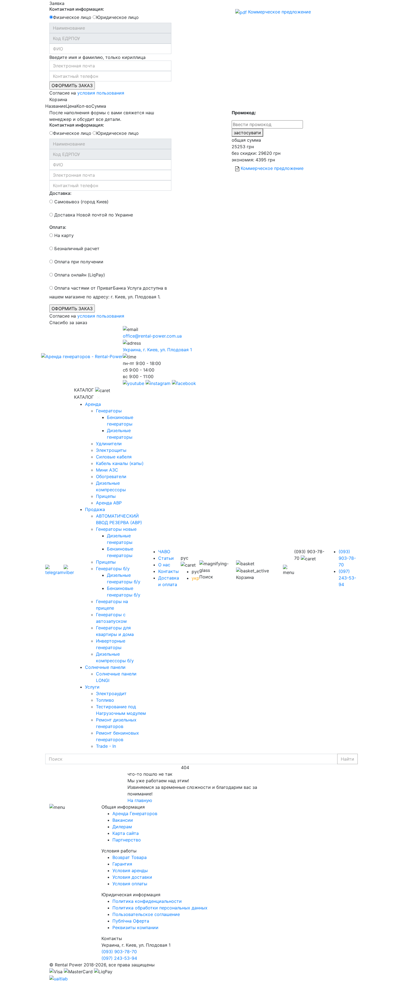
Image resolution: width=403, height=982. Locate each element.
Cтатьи (166, 558)
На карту (63, 235)
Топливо (105, 700)
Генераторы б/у (113, 568)
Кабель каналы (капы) (120, 463)
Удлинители (109, 443)
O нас (164, 564)
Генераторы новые (116, 529)
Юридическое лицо (117, 17)
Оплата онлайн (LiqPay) (79, 275)
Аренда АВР (109, 503)
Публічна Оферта (130, 921)
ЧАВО (164, 551)
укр (195, 578)
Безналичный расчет (76, 248)
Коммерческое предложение (279, 12)
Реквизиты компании (135, 927)
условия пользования (100, 93)
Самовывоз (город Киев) (81, 201)
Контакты (168, 571)
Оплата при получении (78, 261)
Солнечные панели (105, 667)
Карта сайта (125, 833)
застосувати (247, 132)
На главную (139, 800)
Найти (347, 759)
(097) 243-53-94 (347, 578)
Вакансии (122, 820)
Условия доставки (132, 877)
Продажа (95, 509)
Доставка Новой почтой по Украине (93, 215)
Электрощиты (111, 450)
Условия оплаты (129, 883)
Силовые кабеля (114, 456)
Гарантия (122, 864)
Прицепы (106, 496)
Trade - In (106, 746)
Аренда (93, 404)
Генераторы (109, 410)
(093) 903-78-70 (347, 558)
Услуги (92, 687)
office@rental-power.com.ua (152, 336)
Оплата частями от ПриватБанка (89, 288)
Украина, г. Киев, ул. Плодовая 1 (157, 349)
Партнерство (126, 840)
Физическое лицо (72, 17)
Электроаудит (111, 693)
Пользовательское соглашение (146, 914)
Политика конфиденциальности (147, 901)
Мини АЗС (107, 470)
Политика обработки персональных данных (160, 907)
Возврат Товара (129, 857)
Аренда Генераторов (134, 813)
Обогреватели (111, 476)
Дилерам (122, 826)
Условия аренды (130, 870)
